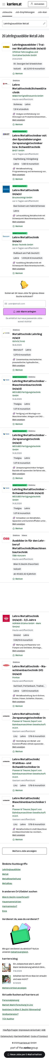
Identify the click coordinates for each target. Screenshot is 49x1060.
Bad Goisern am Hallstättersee (29, 206)
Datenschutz (7, 1036)
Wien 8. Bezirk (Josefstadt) (15, 897)
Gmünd (17, 635)
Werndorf (18, 350)
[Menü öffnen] (4, 4)
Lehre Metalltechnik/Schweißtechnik (29, 88)
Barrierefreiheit (22, 1036)
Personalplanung (10, 1000)
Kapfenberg (19, 159)
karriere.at (32, 994)
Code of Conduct (39, 1036)
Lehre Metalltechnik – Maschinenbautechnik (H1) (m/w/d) (29, 670)
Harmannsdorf (9, 906)
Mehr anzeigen (18, 120)
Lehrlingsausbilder (11, 869)
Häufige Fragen (10, 1030)
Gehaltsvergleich (19, 952)
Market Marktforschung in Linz (17, 1005)
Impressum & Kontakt (30, 1030)
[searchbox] (24, 23)
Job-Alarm (43, 12)
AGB (43, 1030)
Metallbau (7, 883)
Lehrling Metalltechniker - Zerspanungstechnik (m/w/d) (29, 439)
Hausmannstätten (11, 901)
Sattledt (18, 686)
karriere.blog (10, 958)
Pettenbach (29, 686)
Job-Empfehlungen (25, 12)
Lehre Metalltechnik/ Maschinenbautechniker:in (29, 802)
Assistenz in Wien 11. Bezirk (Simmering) (21, 1009)
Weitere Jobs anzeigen (24, 851)
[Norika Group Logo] (24, 1048)
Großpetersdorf (10, 1014)
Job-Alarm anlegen (26, 311)
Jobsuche (7, 12)
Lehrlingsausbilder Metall (21, 36)
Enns (4, 911)
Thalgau (17, 404)
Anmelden (39, 4)
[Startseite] (15, 4)
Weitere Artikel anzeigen (14, 988)
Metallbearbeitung (11, 878)
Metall (5, 874)
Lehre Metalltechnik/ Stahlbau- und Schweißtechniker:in (26, 763)
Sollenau (17, 104)
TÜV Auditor (8, 1019)
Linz (15, 736)
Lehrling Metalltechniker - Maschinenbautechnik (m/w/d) (29, 384)
